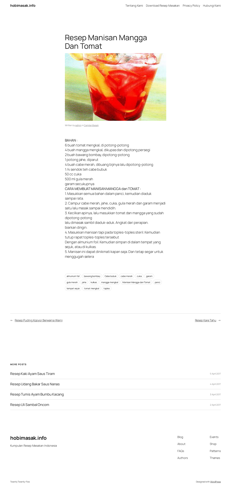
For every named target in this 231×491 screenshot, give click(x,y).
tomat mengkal (91, 288)
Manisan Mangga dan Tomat (136, 282)
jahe (84, 282)
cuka (139, 276)
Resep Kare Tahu (205, 320)
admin (78, 125)
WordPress (215, 481)
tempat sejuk (73, 288)
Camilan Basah (91, 125)
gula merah (72, 282)
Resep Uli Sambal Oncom (29, 405)
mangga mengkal (109, 282)
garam (149, 276)
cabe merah (126, 276)
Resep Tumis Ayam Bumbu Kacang (37, 394)
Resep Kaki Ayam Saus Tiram (32, 374)
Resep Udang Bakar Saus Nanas (35, 384)
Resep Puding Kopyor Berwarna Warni (39, 320)
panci (157, 282)
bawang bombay (92, 276)
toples (107, 288)
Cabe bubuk (110, 276)
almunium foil (73, 276)
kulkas (94, 282)
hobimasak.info (22, 5)
